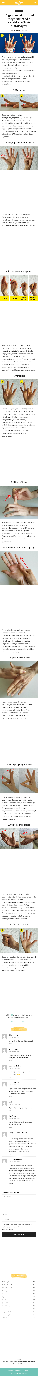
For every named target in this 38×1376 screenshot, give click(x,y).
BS (12, 1015)
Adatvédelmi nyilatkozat (15, 1370)
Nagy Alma (17, 30)
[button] (3, 2)
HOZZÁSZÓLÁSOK (19, 1022)
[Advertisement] (19, 192)
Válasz (10, 1043)
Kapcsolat (27, 1370)
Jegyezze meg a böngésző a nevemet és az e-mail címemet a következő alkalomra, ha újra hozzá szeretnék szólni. (18, 1227)
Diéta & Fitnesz (18, 11)
